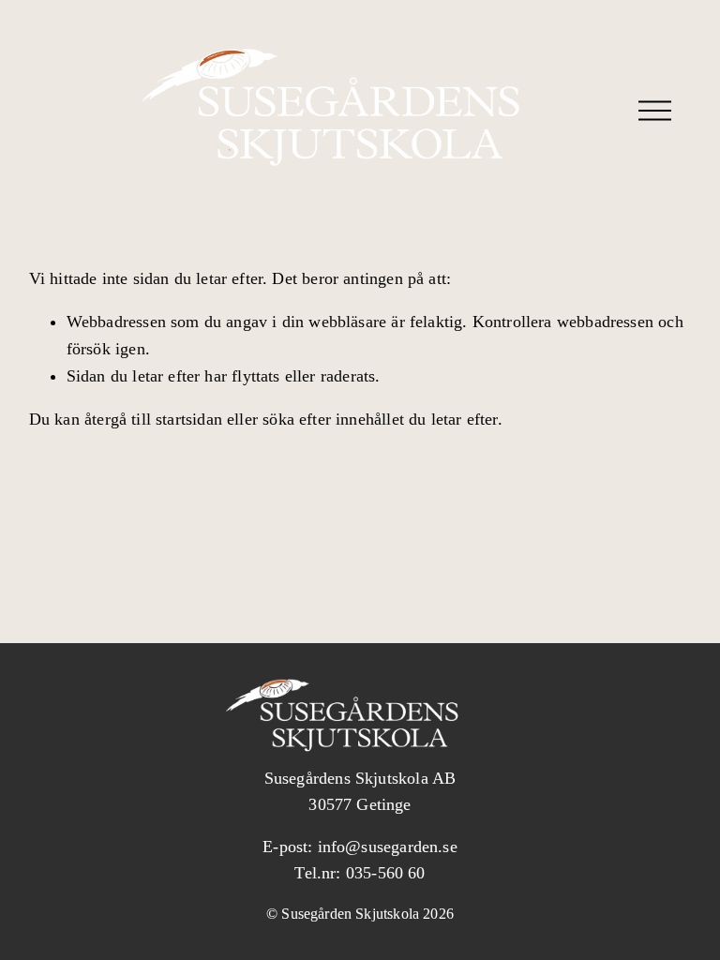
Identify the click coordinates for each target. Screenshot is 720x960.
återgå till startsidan (153, 419)
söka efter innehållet (333, 419)
